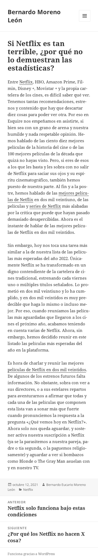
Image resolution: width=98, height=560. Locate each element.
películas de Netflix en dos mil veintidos (47, 369)
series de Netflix (45, 206)
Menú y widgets (84, 21)
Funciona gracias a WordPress (31, 554)
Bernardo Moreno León (34, 16)
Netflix (26, 81)
